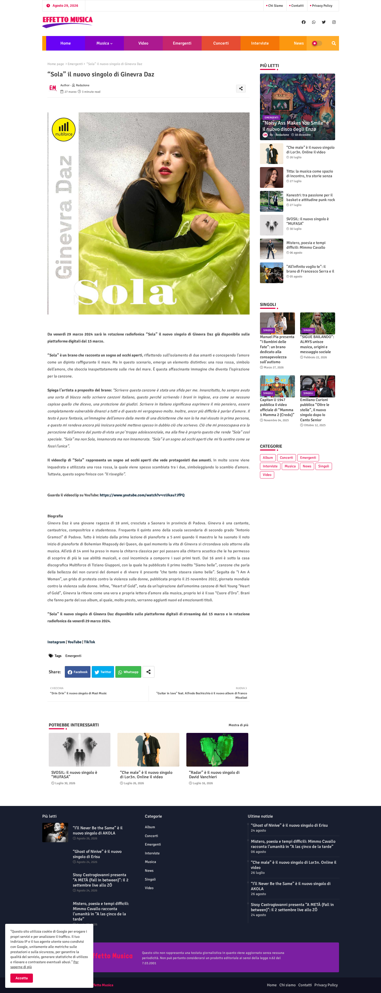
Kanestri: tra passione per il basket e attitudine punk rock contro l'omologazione (310, 200)
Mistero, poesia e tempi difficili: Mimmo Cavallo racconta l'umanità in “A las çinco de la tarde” (308, 249)
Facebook (81, 672)
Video (143, 43)
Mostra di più (238, 725)
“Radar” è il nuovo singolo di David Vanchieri (214, 774)
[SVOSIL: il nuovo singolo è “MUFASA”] (271, 225)
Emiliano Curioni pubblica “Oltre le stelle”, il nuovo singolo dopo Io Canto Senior (314, 409)
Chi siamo (275, 6)
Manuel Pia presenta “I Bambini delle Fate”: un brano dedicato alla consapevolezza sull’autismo (277, 349)
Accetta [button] (22, 978)
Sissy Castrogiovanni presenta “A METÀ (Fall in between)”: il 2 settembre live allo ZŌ (101, 880)
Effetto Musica (101, 985)
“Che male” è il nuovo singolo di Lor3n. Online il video (146, 774)
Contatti (297, 6)
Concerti (221, 43)
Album (268, 457)
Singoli (323, 466)
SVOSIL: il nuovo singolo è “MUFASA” (74, 774)
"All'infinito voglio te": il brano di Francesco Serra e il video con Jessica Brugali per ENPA (310, 273)
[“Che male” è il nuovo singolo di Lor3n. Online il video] (271, 153)
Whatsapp (131, 672)
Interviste (260, 43)
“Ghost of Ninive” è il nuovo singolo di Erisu (97, 854)
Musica (102, 43)
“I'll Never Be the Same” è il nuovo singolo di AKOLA (98, 830)
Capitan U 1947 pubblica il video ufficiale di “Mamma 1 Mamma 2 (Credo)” (277, 407)
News (299, 43)
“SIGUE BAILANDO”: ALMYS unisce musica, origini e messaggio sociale (317, 344)
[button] (334, 43)
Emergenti (182, 43)
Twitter (106, 672)
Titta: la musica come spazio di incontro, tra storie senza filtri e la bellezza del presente (309, 178)
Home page (55, 64)
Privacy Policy (321, 6)
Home (65, 43)
